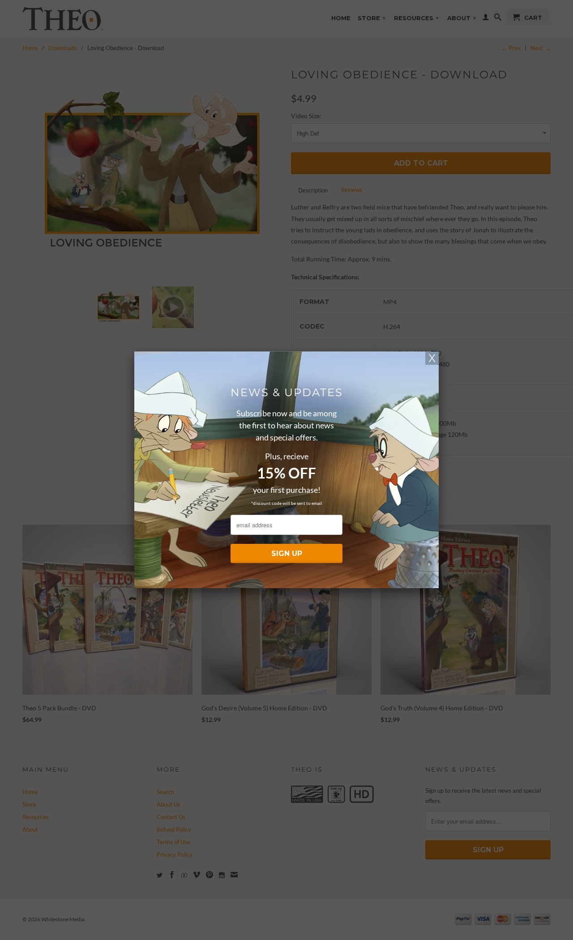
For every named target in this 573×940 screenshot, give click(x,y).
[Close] (432, 358)
